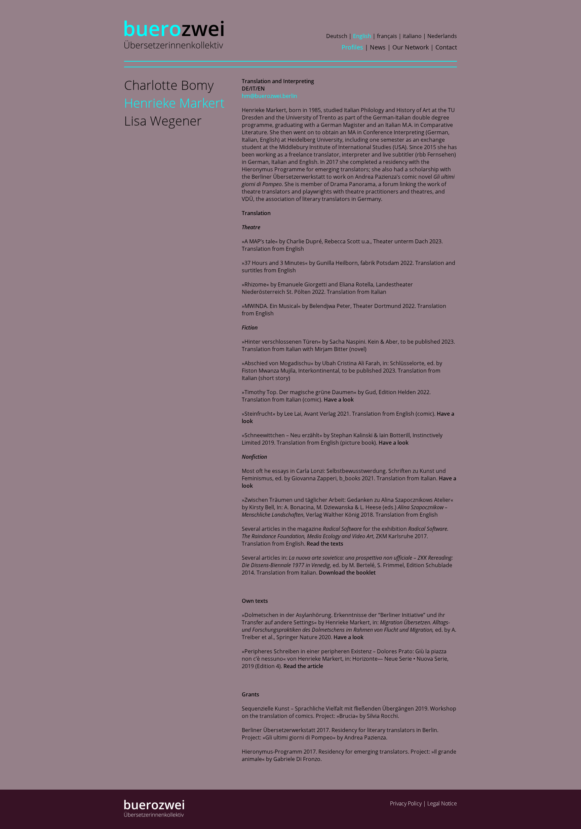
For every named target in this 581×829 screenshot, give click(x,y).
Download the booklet (347, 572)
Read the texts (325, 543)
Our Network (410, 47)
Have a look (339, 399)
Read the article (303, 666)
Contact (446, 47)
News (378, 47)
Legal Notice (442, 803)
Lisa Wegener (163, 120)
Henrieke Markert (174, 102)
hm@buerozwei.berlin (269, 96)
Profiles (352, 47)
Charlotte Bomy (169, 85)
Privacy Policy (406, 803)
